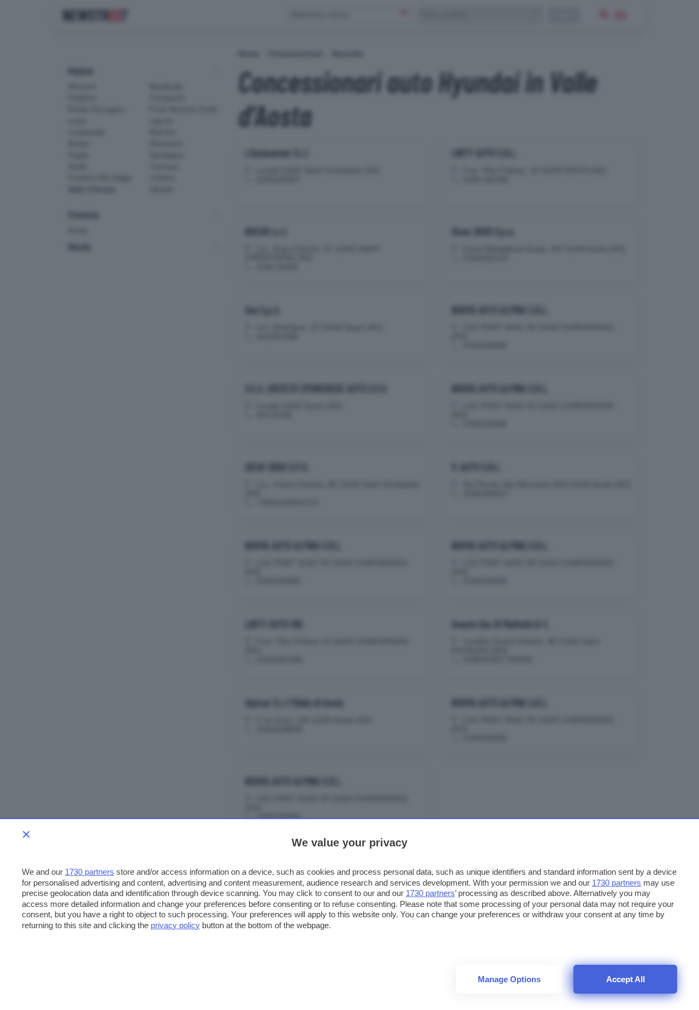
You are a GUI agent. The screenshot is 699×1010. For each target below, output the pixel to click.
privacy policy (175, 925)
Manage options (509, 979)
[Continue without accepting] (26, 834)
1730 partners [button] (89, 871)
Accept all (625, 979)
